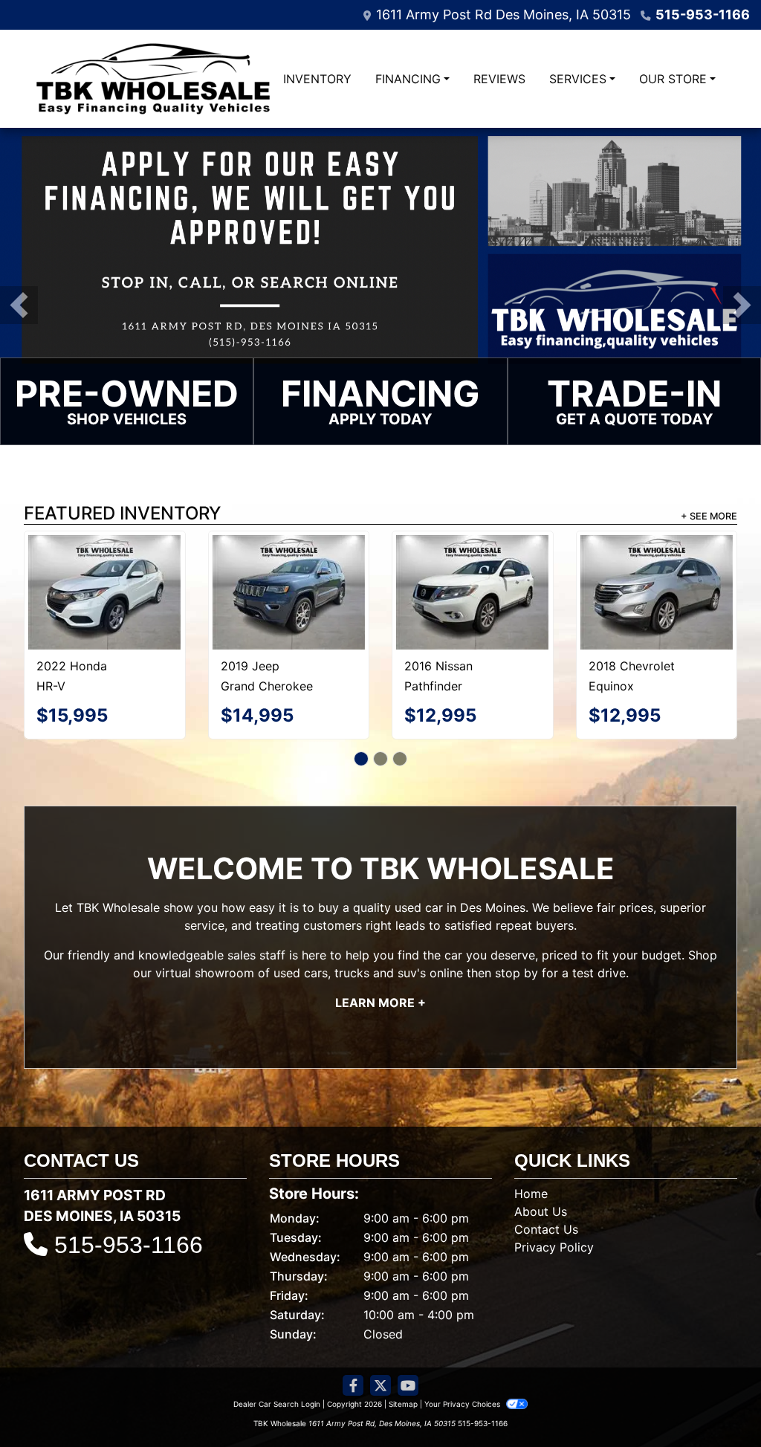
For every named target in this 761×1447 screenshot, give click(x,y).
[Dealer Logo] (153, 79)
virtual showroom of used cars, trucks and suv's (290, 935)
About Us (540, 1174)
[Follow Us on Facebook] (353, 1348)
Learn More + (380, 965)
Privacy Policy (554, 1209)
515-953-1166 (702, 14)
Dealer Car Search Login (276, 1366)
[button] (19, 305)
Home (531, 1156)
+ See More (709, 516)
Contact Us (546, 1192)
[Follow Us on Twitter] (380, 1348)
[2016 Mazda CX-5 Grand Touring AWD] (656, 567)
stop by (516, 935)
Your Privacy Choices (463, 1366)
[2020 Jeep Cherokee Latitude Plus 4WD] (472, 568)
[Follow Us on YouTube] (408, 1348)
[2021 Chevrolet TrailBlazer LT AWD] (105, 573)
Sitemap (403, 1366)
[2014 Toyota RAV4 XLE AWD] (289, 568)
